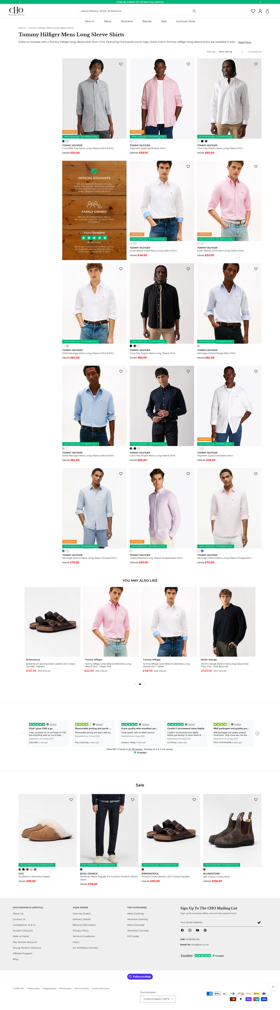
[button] (107, 21)
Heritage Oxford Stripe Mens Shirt (216, 353)
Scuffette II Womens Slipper (34, 876)
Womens (127, 21)
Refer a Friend (21, 936)
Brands (147, 21)
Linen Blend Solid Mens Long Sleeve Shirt (153, 250)
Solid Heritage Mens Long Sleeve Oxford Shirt (88, 353)
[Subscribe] (259, 922)
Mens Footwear (136, 924)
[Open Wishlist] (253, 11)
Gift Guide (133, 936)
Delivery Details (82, 919)
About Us (18, 913)
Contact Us (19, 919)
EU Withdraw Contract (85, 947)
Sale (164, 21)
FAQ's (76, 942)
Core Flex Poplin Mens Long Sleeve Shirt (220, 148)
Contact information (101, 988)
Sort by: (211, 51)
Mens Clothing (135, 913)
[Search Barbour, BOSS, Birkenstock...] (194, 11)
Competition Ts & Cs (24, 924)
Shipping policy (49, 988)
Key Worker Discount (25, 942)
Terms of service (82, 988)
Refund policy (65, 988)
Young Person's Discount (27, 947)
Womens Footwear (138, 930)
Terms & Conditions (84, 936)
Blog (15, 959)
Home (21, 28)
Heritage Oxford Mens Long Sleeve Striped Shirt (89, 558)
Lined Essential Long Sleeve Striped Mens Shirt (156, 558)
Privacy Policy (81, 930)
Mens (107, 21)
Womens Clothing (137, 919)
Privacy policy (34, 988)
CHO (21, 988)
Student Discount (23, 930)
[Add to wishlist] (121, 64)
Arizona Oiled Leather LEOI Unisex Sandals (166, 876)
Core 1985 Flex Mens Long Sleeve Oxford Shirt (88, 148)
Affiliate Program (22, 953)
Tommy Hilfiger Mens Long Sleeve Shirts (51, 28)
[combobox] (138, 11)
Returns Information (84, 924)
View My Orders (82, 913)
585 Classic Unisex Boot (216, 876)
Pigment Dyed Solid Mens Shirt (148, 148)
